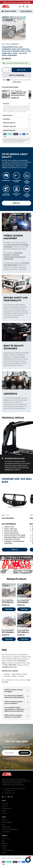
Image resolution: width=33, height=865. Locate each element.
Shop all (4, 813)
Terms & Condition (7, 850)
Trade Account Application (10, 829)
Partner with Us (6, 827)
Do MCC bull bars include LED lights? (13, 690)
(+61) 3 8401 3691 (9, 790)
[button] (23, 6)
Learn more (16, 82)
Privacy (4, 852)
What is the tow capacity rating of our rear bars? (13, 716)
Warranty (4, 843)
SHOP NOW (8, 609)
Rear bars (5, 806)
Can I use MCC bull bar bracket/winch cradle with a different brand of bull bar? (14, 709)
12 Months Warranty (9, 126)
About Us (4, 820)
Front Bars (5, 803)
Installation (6, 119)
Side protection (6, 808)
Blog (3, 824)
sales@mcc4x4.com (9, 793)
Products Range (7, 822)
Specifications (7, 115)
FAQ (3, 841)
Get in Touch (6, 838)
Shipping (4, 845)
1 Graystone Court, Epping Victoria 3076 (14, 788)
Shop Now (26, 2)
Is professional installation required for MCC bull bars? (14, 696)
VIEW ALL (16, 203)
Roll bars (4, 811)
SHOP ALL (14, 549)
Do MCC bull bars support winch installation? (13, 702)
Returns (4, 848)
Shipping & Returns (9, 122)
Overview (6, 103)
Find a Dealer (6, 831)
